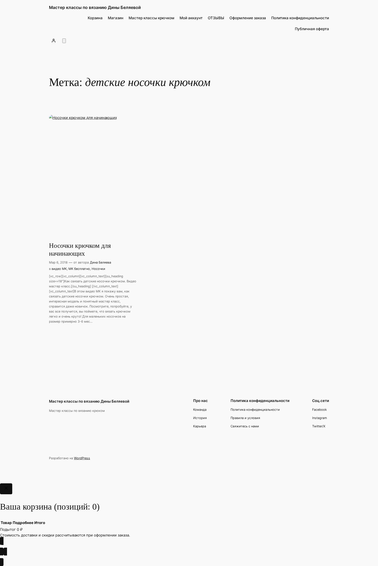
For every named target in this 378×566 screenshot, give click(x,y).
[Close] (6, 488)
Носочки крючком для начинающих (80, 249)
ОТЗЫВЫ (216, 18)
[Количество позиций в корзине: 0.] (64, 40)
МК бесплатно (79, 269)
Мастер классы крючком (151, 18)
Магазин (115, 18)
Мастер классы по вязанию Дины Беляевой (95, 7)
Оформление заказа (247, 18)
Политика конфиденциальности (300, 18)
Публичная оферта (312, 29)
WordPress (82, 458)
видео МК (59, 269)
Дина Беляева (100, 262)
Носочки (98, 269)
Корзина (95, 18)
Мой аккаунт (191, 18)
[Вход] (53, 40)
